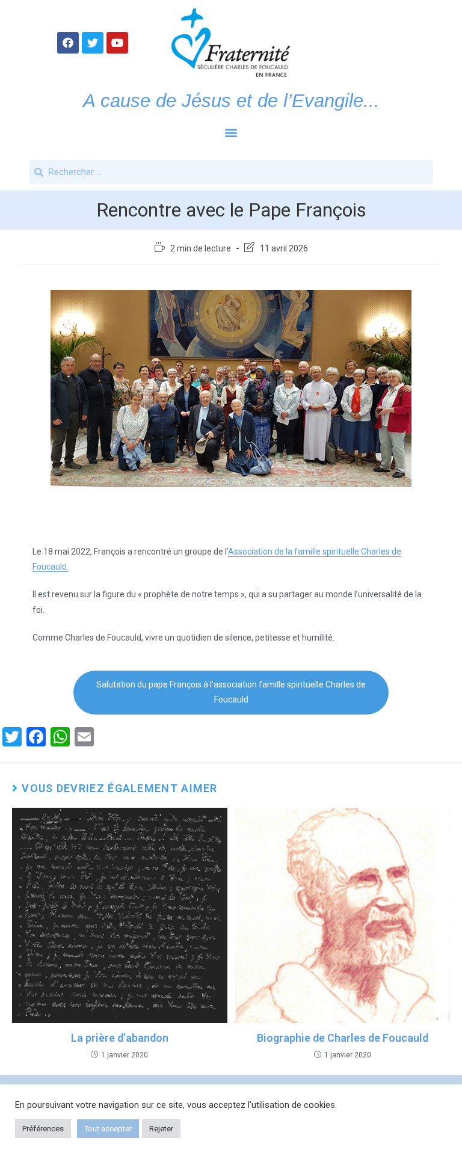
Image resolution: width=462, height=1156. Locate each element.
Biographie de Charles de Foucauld (342, 1037)
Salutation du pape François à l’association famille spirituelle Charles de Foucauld (231, 692)
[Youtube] (117, 43)
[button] (231, 132)
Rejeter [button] (161, 1128)
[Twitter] (92, 43)
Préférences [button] (43, 1128)
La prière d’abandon (119, 1037)
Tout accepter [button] (108, 1128)
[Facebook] (68, 43)
